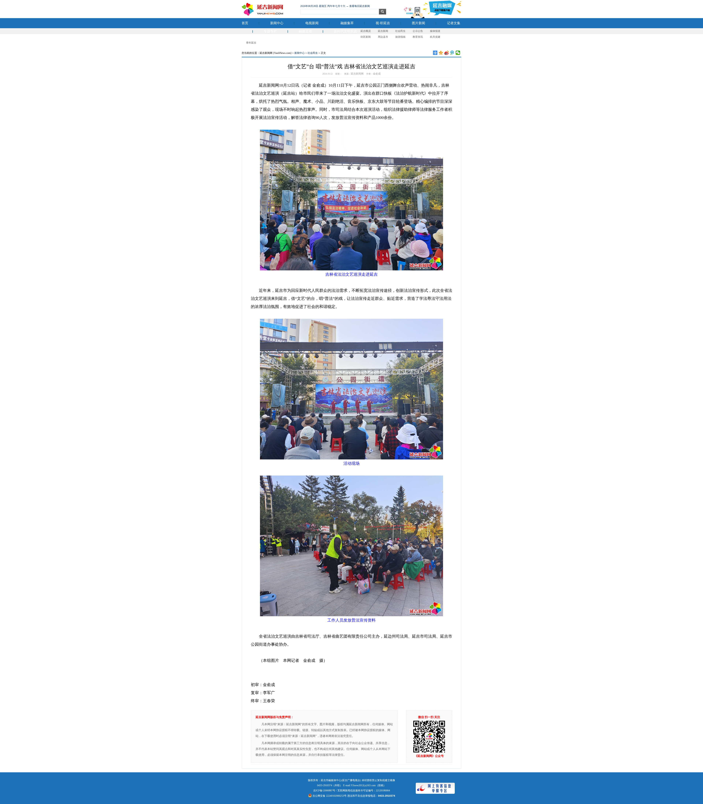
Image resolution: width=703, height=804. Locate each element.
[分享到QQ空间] (441, 53)
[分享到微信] (458, 53)
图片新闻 (418, 23)
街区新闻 (365, 37)
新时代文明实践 (345, 31)
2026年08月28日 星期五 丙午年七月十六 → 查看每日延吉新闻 (335, 6)
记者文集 (453, 23)
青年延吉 (251, 42)
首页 (245, 23)
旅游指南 (400, 37)
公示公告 (418, 31)
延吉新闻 (383, 31)
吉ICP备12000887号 (324, 790)
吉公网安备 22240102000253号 (329, 795)
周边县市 (383, 37)
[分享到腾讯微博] (452, 53)
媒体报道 (435, 31)
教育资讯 (418, 37)
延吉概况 (365, 31)
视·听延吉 (383, 23)
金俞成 (377, 73)
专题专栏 (270, 31)
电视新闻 (312, 23)
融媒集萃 (347, 23)
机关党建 (435, 37)
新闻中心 (276, 23)
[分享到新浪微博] (446, 53)
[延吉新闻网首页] (269, 9)
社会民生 (400, 31)
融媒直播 (305, 31)
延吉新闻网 (357, 73)
